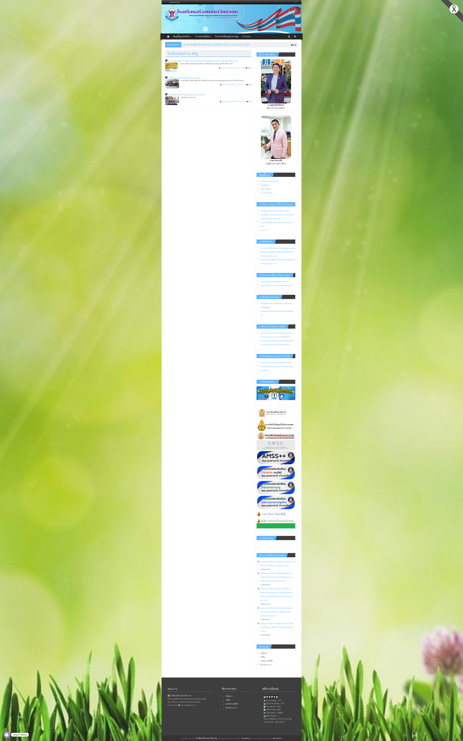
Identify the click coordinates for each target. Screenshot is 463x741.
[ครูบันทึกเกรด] (276, 514)
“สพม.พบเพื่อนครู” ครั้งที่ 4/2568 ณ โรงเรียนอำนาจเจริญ (204, 44)
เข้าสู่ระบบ (264, 653)
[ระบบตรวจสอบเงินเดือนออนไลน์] (276, 472)
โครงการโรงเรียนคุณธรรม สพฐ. (226, 36)
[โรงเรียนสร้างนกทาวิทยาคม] (231, 19)
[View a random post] (295, 36)
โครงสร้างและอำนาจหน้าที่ (269, 181)
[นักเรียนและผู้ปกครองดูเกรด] (276, 523)
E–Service (264, 230)
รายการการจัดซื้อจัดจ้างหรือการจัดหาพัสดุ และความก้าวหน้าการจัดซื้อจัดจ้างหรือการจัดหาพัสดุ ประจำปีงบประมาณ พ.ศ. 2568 (277, 252)
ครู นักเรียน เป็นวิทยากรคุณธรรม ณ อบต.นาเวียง (186, 94)
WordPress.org (265, 664)
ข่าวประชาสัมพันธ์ (202, 36)
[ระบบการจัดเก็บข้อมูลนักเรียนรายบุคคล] (276, 424)
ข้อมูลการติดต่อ (265, 189)
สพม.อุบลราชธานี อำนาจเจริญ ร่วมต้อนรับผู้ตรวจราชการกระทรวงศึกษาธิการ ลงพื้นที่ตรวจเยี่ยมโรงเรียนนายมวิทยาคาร (276, 612)
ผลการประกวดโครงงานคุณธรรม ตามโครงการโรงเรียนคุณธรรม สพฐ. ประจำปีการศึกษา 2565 (203, 61)
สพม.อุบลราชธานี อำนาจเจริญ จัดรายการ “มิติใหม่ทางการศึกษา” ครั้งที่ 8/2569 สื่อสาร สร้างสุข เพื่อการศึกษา (277, 627)
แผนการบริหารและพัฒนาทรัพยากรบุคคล (274, 281)
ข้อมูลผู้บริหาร (265, 185)
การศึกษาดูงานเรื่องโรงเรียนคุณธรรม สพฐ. (184, 78)
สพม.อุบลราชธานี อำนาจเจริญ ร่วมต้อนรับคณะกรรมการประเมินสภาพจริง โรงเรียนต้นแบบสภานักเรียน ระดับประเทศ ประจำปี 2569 (276, 577)
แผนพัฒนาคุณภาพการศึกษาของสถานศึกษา (275, 211)
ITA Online (246, 36)
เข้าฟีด (262, 657)
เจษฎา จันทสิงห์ (225, 68)
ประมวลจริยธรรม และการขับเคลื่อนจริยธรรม (275, 285)
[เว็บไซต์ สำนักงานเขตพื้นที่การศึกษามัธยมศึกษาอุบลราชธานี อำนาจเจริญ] (276, 435)
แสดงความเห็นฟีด (266, 661)
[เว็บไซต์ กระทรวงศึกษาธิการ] (276, 412)
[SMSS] (276, 445)
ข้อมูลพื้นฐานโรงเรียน (181, 36)
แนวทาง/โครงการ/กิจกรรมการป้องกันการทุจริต (276, 362)
